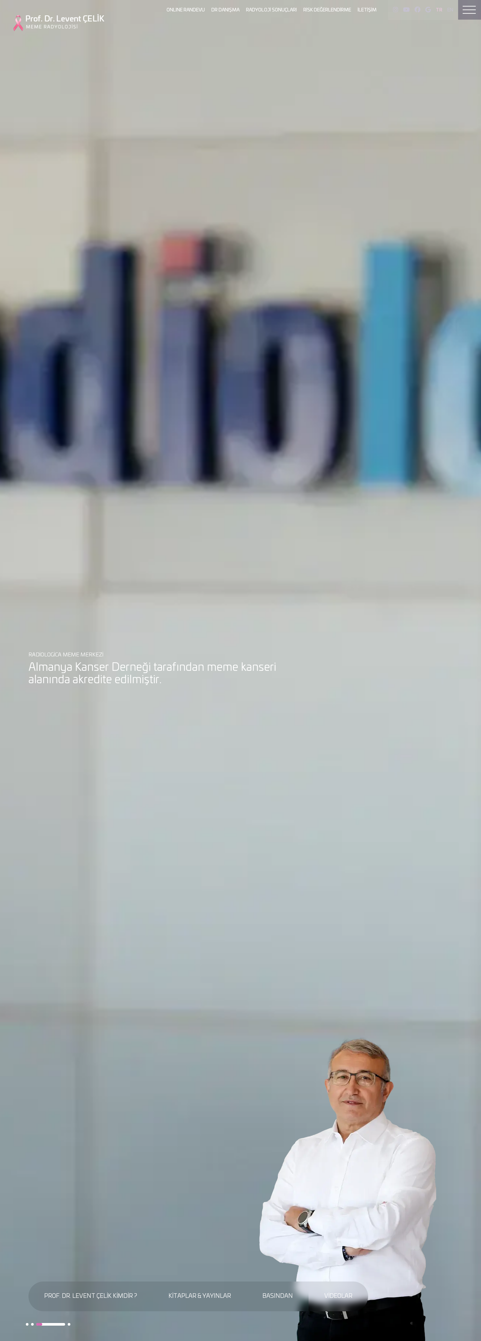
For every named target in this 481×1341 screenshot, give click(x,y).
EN (450, 10)
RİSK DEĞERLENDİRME (327, 10)
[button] (27, 1324)
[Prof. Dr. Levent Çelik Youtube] (406, 10)
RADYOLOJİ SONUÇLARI (271, 10)
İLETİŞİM (367, 10)
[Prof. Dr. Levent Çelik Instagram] (395, 10)
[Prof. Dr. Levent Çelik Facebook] (417, 10)
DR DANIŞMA (225, 10)
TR (439, 10)
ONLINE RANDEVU (186, 10)
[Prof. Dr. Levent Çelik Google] (428, 10)
